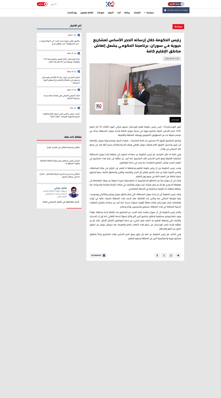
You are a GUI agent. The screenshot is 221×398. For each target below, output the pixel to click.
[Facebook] (157, 255)
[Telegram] (178, 255)
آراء (119, 12)
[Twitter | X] (164, 255)
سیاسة (150, 12)
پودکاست (72, 12)
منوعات (100, 12)
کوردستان (175, 120)
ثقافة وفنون (86, 12)
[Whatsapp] (171, 255)
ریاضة (127, 12)
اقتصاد (137, 12)
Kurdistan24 (96, 255)
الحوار (111, 12)
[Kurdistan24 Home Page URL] (110, 4)
